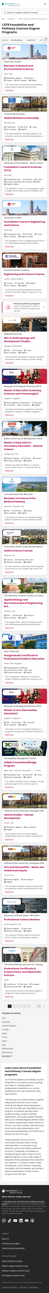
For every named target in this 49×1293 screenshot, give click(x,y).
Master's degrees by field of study (15, 1266)
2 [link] (14, 1006)
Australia (6, 1022)
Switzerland (7, 1052)
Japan (4, 1033)
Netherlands (7, 1048)
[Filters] (45, 40)
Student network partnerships (13, 1248)
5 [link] (28, 1006)
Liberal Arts (31, 40)
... (33, 1006)
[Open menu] (45, 4)
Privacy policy (23, 1287)
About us (5, 1239)
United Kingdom (9, 1025)
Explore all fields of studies (12, 1261)
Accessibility (33, 1287)
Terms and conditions (9, 1287)
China (4, 1037)
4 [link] (23, 1006)
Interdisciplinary (17, 40)
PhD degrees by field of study (13, 1275)
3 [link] (19, 1006)
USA (4, 1018)
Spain (4, 1041)
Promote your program (11, 1243)
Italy (4, 1044)
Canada (5, 1029)
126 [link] (38, 1006)
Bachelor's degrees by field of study (15, 1270)
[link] (44, 1006)
